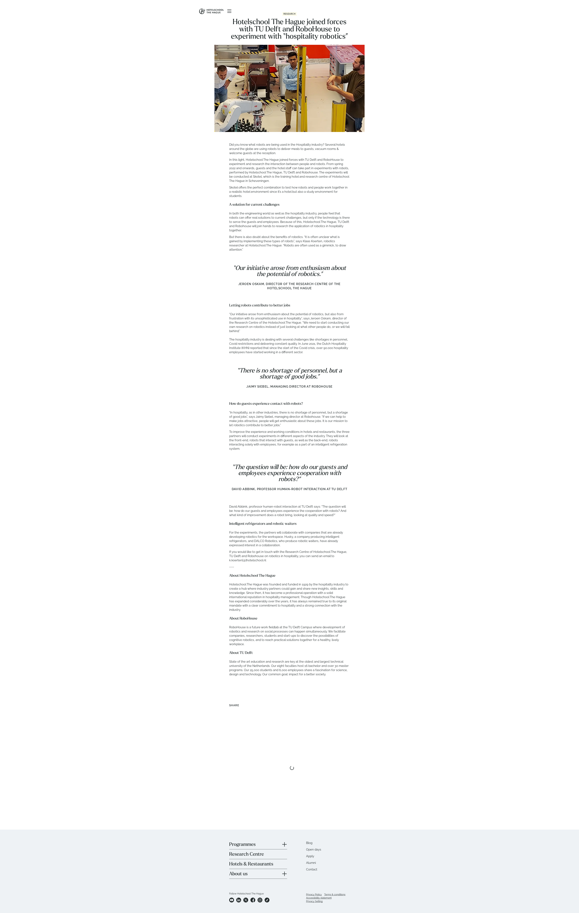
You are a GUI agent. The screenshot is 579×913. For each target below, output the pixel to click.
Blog (309, 843)
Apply (310, 856)
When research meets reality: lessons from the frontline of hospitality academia (334, 795)
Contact (311, 869)
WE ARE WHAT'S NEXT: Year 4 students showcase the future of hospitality (224, 795)
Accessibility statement (319, 897)
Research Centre (246, 854)
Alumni (311, 863)
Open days (313, 849)
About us (238, 873)
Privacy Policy (314, 894)
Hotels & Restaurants (251, 864)
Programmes (242, 844)
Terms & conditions (334, 894)
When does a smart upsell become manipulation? (281, 793)
